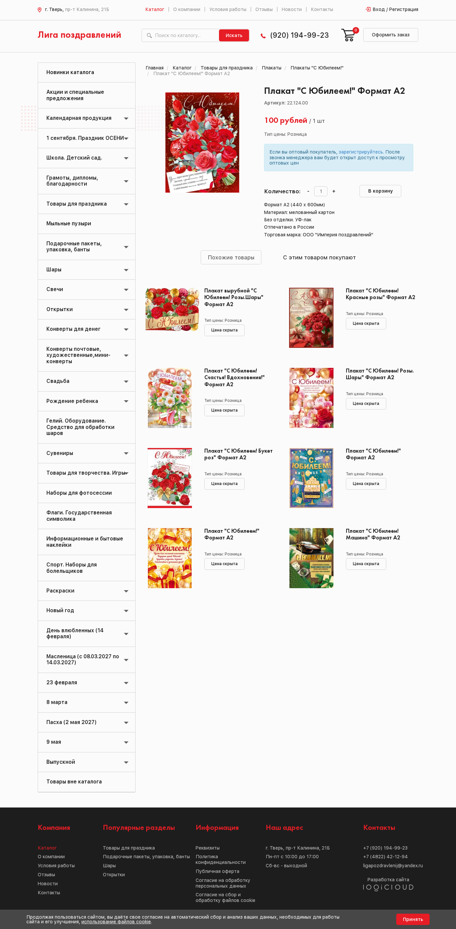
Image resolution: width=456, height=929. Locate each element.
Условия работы (227, 9)
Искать (234, 35)
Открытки (59, 309)
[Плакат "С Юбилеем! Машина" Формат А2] (311, 558)
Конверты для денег (73, 329)
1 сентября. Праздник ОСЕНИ (85, 138)
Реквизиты (208, 848)
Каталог (154, 9)
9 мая (53, 742)
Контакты (322, 9)
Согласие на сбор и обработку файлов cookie (225, 897)
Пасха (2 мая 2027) (71, 722)
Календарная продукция (78, 118)
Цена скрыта (224, 330)
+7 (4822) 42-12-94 (385, 856)
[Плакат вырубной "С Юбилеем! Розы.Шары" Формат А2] (170, 318)
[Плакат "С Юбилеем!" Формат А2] (311, 478)
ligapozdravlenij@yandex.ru (393, 865)
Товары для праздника (76, 204)
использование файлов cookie (116, 921)
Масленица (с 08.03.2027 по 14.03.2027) (82, 659)
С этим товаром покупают (319, 257)
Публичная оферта (217, 871)
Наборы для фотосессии (79, 493)
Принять (413, 919)
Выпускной (60, 762)
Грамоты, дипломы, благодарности (72, 181)
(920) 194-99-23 (299, 35)
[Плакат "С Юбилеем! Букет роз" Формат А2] (170, 478)
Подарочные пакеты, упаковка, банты (74, 246)
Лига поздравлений (79, 35)
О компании (186, 9)
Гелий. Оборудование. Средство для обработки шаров (80, 427)
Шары (53, 269)
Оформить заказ (391, 34)
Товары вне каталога (74, 781)
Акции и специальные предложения (75, 95)
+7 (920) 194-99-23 (385, 848)
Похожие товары (231, 257)
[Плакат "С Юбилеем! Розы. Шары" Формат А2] (311, 398)
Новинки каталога (70, 72)
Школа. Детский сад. (74, 158)
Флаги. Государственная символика (79, 515)
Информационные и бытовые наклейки (84, 541)
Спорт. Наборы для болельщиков (71, 567)
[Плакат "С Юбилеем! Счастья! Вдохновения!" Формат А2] (170, 398)
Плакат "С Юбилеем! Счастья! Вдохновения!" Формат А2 (234, 377)
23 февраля (61, 682)
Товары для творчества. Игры (85, 473)
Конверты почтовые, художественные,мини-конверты (78, 355)
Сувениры (59, 453)
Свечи (54, 289)
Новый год (60, 610)
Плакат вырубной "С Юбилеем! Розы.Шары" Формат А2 (233, 297)
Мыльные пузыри (68, 223)
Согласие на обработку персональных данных (223, 883)
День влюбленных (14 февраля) (74, 633)
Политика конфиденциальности (221, 859)
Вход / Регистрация (395, 9)
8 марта (56, 702)
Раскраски (60, 591)
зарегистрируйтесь (361, 152)
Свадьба (57, 381)
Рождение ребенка (72, 401)
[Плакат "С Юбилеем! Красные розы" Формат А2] (311, 318)
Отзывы (264, 9)
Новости (292, 9)
